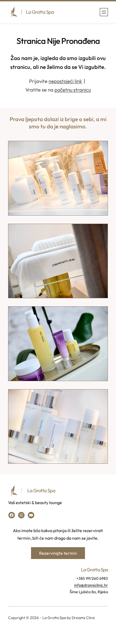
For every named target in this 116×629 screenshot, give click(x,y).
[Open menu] (104, 12)
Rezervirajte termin (58, 553)
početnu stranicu (72, 90)
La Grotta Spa (40, 12)
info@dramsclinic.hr (91, 585)
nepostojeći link (65, 81)
